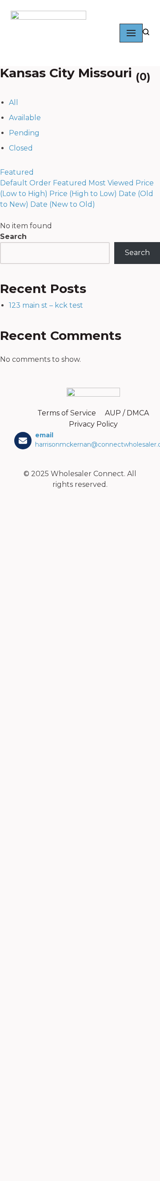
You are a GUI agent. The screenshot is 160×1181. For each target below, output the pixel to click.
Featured (17, 172)
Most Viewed (111, 183)
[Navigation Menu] (131, 33)
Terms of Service (66, 413)
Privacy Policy (93, 424)
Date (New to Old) (62, 204)
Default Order (25, 183)
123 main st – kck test (46, 305)
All (13, 102)
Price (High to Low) (83, 193)
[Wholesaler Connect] (51, 33)
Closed (21, 148)
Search (13, 236)
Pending (24, 133)
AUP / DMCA (127, 413)
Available (25, 117)
